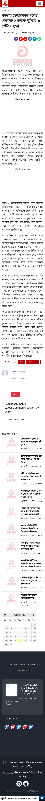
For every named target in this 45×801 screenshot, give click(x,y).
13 (25, 632)
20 (25, 636)
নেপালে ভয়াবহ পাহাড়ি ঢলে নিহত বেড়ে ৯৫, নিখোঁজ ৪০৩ (31, 459)
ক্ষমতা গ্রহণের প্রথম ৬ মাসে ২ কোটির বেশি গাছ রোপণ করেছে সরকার (31, 493)
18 (15, 636)
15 (34, 632)
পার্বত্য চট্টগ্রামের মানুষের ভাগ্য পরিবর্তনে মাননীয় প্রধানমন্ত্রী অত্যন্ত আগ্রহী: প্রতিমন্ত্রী (30, 513)
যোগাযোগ (23, 670)
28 (30, 640)
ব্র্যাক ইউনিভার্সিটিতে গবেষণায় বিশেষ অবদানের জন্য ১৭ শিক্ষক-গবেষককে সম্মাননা (31, 565)
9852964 (14, 701)
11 (15, 632)
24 (11, 640)
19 (21, 636)
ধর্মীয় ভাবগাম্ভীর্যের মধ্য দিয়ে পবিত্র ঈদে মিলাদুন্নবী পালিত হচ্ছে (31, 476)
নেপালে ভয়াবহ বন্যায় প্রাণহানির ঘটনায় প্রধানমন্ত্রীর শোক (31, 441)
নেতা (21, 362)
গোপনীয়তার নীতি (34, 664)
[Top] (41, 785)
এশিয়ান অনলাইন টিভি (23, 772)
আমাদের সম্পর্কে (11, 664)
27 (25, 640)
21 (30, 636)
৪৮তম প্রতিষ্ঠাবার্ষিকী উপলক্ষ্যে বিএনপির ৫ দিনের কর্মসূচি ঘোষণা (29, 528)
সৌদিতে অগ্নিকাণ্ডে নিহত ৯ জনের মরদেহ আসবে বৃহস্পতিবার (31, 580)
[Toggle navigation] (39, 3)
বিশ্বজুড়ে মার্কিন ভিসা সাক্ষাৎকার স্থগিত (29, 597)
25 (15, 640)
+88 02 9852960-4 (30, 699)
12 (21, 632)
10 (11, 632)
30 (6, 644)
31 (11, 644)
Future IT (31, 790)
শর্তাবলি (22, 664)
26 (21, 640)
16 (6, 636)
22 (34, 636)
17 (11, 636)
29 (34, 640)
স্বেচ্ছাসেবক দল (32, 362)
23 (6, 640)
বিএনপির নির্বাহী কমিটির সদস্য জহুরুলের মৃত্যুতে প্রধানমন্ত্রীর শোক (30, 546)
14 (30, 632)
